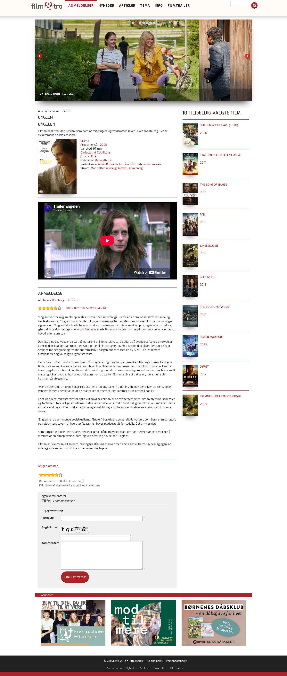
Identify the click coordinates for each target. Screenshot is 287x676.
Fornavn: (47, 518)
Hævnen (90, 329)
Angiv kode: (49, 527)
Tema (145, 6)
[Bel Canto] (190, 277)
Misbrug (111, 168)
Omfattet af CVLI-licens (95, 152)
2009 (103, 145)
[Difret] (190, 367)
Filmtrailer (179, 6)
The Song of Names (213, 185)
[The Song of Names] (190, 185)
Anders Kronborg (53, 300)
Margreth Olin (103, 160)
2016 (203, 253)
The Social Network (214, 307)
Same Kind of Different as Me (220, 155)
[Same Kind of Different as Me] (190, 155)
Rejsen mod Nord (212, 337)
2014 (203, 374)
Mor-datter (98, 168)
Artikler (127, 6)
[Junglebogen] (190, 246)
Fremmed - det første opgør (220, 396)
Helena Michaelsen (149, 164)
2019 (203, 192)
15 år (94, 156)
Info (159, 6)
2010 (203, 314)
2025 (203, 344)
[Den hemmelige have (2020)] (190, 125)
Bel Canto (207, 277)
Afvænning (136, 168)
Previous (40, 56)
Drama (84, 141)
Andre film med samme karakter (87, 308)
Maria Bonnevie (108, 164)
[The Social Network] (190, 307)
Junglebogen (209, 246)
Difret (204, 367)
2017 (203, 163)
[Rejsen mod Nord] (190, 337)
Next (247, 56)
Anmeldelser (81, 5)
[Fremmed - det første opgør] (190, 396)
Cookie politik (155, 661)
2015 (203, 222)
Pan (202, 214)
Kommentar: (50, 543)
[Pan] (190, 214)
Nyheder (106, 6)
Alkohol (122, 168)
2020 (203, 133)
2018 (203, 285)
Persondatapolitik (176, 661)
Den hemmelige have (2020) (219, 125)
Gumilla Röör (127, 164)
